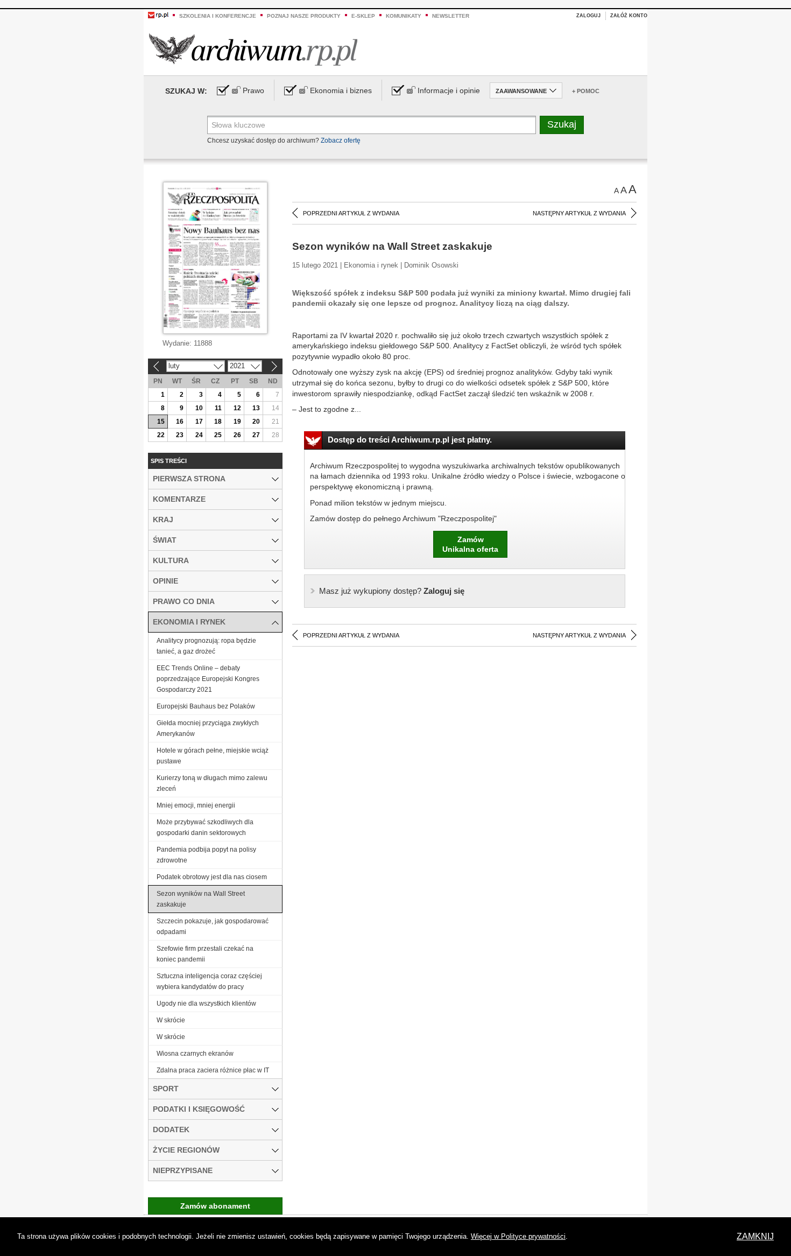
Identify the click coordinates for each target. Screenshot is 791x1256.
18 (218, 421)
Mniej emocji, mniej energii (196, 805)
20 (256, 421)
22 (161, 435)
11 (218, 408)
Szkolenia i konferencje (217, 16)
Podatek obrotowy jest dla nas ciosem (212, 877)
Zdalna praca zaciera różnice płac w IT (213, 1070)
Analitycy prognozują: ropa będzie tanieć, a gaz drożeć (206, 646)
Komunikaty (403, 16)
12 (237, 408)
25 (218, 435)
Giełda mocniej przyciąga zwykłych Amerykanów (208, 728)
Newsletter (450, 16)
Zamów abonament (215, 1206)
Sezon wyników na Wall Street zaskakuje (201, 899)
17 (199, 421)
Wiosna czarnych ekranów (195, 1053)
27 (256, 435)
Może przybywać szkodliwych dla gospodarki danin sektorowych (205, 827)
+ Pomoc (585, 91)
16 (179, 421)
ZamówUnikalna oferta (470, 544)
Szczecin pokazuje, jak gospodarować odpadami (213, 926)
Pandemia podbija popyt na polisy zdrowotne (206, 855)
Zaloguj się (391, 590)
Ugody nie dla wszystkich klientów (206, 1003)
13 (256, 408)
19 (237, 421)
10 (199, 408)
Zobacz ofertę (341, 140)
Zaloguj (588, 15)
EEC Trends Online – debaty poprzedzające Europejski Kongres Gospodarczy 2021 (208, 678)
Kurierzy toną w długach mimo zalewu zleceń (212, 783)
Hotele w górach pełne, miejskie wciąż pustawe (213, 756)
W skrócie (171, 1020)
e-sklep (363, 16)
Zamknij (755, 1236)
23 (179, 435)
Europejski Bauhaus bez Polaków (206, 706)
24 (199, 435)
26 (237, 435)
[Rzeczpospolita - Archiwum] (253, 49)
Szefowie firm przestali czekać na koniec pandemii (205, 954)
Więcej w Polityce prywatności (518, 1236)
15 (161, 421)
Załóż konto (628, 15)
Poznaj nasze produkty (304, 16)
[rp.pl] (158, 14)
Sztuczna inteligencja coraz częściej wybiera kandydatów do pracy (209, 981)
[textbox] (371, 125)
